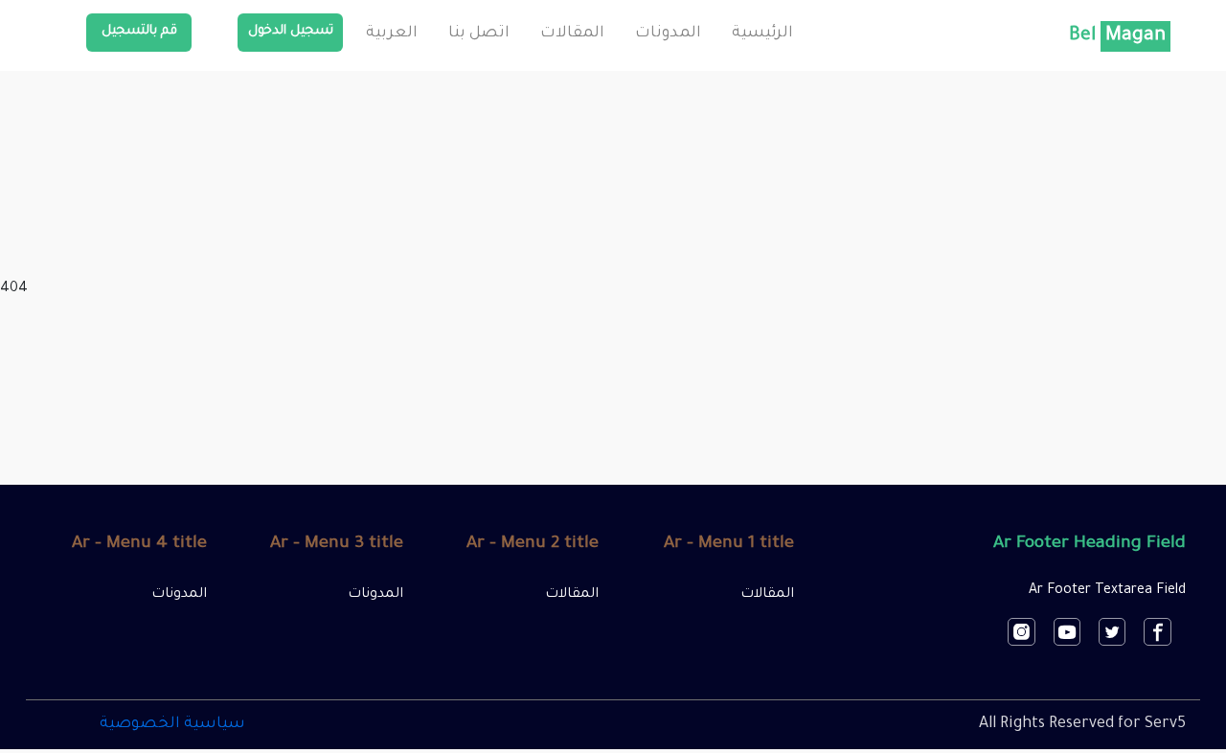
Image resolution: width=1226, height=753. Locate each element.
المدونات (668, 33)
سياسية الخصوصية (172, 724)
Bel (1117, 36)
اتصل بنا (479, 33)
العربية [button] (392, 33)
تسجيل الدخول (290, 31)
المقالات (572, 33)
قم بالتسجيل (139, 31)
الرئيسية (762, 33)
